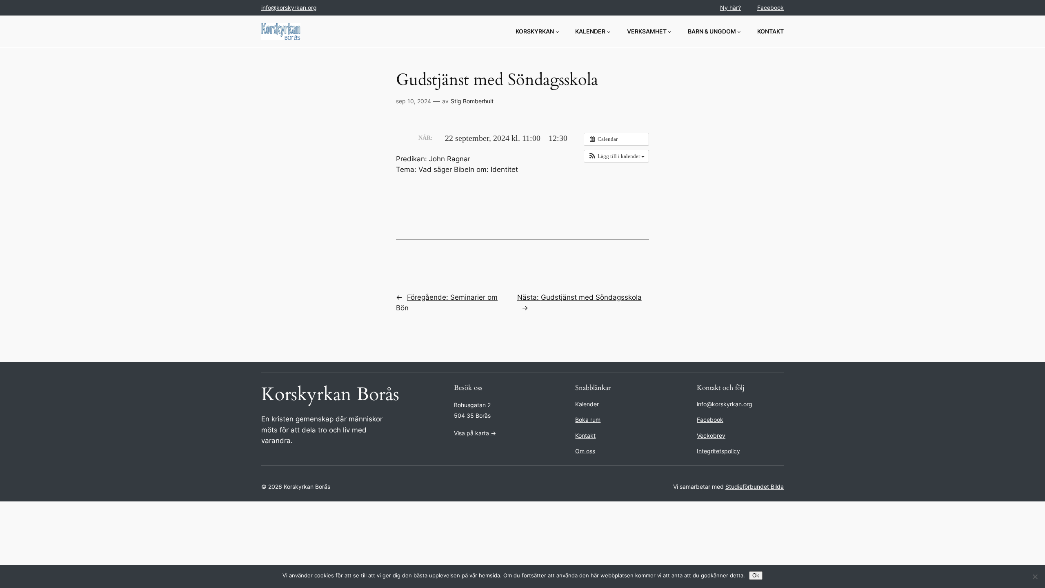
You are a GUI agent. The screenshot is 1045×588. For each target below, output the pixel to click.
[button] (616, 156)
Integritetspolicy (718, 451)
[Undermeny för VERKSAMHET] (669, 31)
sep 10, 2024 (413, 101)
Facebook (770, 7)
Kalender (587, 404)
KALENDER (590, 31)
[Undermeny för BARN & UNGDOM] (739, 31)
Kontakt (585, 435)
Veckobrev (711, 435)
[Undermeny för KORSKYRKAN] (557, 31)
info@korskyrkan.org (289, 7)
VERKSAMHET (647, 31)
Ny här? (730, 7)
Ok (755, 575)
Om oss (585, 451)
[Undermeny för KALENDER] (609, 31)
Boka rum (587, 419)
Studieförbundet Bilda (754, 486)
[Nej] (1035, 576)
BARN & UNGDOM (712, 31)
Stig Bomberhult (472, 101)
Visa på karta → (475, 433)
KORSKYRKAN (535, 31)
